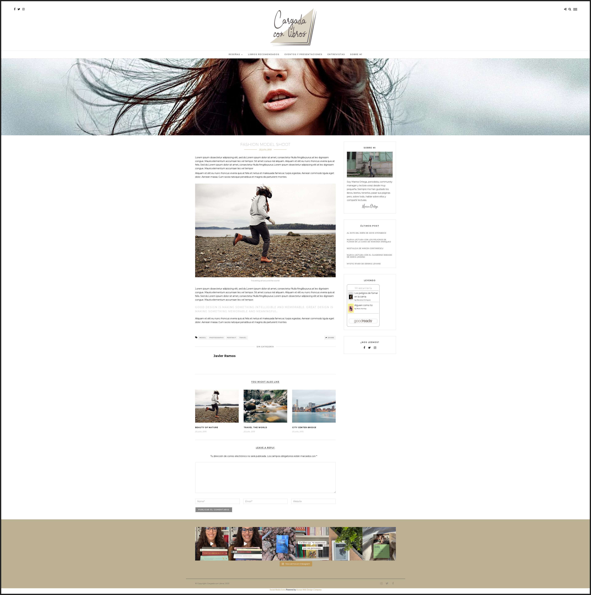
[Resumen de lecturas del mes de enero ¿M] (245, 543)
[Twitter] (369, 347)
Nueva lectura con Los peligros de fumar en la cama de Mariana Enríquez (369, 241)
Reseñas (234, 54)
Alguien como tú (363, 305)
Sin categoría (265, 347)
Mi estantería (363, 288)
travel (243, 337)
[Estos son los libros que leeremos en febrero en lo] (212, 543)
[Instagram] (23, 9)
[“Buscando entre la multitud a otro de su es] (278, 543)
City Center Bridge (304, 427)
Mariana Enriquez (364, 300)
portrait (231, 337)
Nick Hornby (361, 309)
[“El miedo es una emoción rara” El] (379, 543)
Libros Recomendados (263, 54)
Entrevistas (336, 54)
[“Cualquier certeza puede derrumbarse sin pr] (345, 543)
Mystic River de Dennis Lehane (364, 264)
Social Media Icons (277, 590)
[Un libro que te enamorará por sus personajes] (312, 543)
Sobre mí (356, 54)
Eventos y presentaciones (303, 54)
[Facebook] (364, 347)
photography (216, 337)
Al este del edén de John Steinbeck (366, 233)
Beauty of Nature (206, 427)
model (202, 337)
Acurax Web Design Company (309, 590)
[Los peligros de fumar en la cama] (351, 300)
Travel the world (255, 427)
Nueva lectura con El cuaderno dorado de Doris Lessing (369, 256)
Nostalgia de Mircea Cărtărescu (365, 248)
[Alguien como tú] (351, 312)
